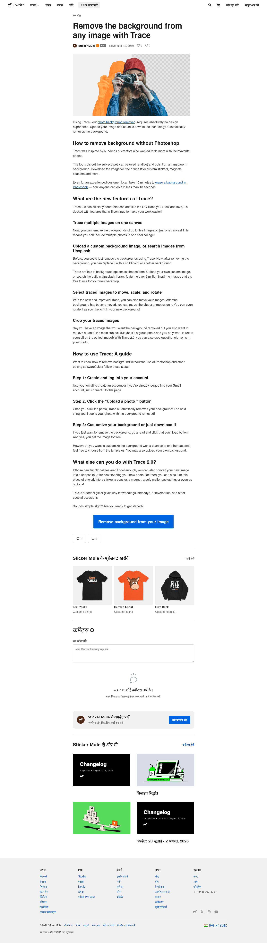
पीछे (79, 15)
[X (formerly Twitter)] (202, 911)
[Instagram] (209, 911)
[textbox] (133, 324)
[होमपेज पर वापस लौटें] (10, 5)
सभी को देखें (188, 744)
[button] (133, 521)
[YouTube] (216, 911)
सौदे (71, 5)
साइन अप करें (252, 5)
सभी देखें (190, 558)
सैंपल (48, 5)
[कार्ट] (218, 5)
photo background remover (116, 122)
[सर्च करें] (209, 5)
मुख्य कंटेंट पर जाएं (3, 3)
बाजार (60, 5)
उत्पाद (33, 5)
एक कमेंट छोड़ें (80, 641)
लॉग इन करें (232, 5)
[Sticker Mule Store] (195, 911)
